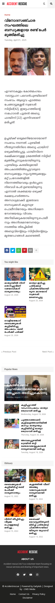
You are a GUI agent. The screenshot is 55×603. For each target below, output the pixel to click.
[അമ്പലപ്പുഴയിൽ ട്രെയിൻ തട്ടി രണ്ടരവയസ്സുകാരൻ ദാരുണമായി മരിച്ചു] (11, 444)
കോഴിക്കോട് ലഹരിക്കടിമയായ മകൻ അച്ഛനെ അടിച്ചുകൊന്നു (27, 389)
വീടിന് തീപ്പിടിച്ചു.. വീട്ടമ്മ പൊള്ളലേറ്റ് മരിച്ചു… (14, 523)
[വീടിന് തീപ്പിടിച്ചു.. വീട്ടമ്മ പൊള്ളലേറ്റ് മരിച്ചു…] (15, 510)
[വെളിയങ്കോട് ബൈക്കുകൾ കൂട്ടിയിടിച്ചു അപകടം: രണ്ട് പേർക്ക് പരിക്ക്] (15, 311)
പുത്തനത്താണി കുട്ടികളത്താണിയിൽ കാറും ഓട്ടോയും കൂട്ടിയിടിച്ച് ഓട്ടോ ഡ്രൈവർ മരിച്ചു (34, 426)
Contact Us (24, 594)
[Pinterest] (24, 250)
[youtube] (30, 574)
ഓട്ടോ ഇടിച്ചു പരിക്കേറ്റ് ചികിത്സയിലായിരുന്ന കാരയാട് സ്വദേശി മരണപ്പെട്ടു (39, 290)
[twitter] (24, 574)
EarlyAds (37, 586)
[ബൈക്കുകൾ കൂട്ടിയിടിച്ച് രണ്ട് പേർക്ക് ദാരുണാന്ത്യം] (15, 475)
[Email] (30, 250)
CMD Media (29, 589)
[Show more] (36, 250)
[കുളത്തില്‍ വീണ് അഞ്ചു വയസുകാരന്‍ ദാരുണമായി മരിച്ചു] (40, 475)
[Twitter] (12, 250)
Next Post (47, 352)
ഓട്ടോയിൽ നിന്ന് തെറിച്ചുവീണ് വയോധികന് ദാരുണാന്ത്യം (14, 287)
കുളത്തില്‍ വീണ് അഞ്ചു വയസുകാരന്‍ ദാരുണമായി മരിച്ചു (39, 490)
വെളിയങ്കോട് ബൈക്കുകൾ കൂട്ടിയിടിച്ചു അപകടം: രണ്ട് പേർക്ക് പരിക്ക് (13, 327)
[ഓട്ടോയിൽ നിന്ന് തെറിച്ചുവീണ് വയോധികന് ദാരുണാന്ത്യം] (15, 274)
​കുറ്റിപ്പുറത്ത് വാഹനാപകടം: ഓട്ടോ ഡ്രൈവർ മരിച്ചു (34, 408)
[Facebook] (6, 250)
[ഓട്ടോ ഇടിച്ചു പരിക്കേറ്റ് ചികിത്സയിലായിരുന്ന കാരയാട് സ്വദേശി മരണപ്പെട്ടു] (40, 274)
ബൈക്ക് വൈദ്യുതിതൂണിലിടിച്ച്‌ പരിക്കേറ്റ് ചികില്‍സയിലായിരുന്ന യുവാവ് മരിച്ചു (39, 526)
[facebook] (17, 574)
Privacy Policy (38, 594)
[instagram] (37, 574)
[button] (3, 3)
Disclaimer (28, 598)
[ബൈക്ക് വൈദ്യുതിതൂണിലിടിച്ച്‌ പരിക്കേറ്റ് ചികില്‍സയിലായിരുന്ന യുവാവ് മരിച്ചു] (40, 510)
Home (7, 15)
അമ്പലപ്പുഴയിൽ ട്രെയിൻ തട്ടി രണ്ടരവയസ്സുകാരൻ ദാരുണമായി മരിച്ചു (33, 445)
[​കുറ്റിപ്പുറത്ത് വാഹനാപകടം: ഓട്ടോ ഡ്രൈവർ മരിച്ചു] (11, 408)
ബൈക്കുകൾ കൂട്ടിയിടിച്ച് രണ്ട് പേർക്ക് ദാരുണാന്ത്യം (14, 489)
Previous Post (9, 352)
